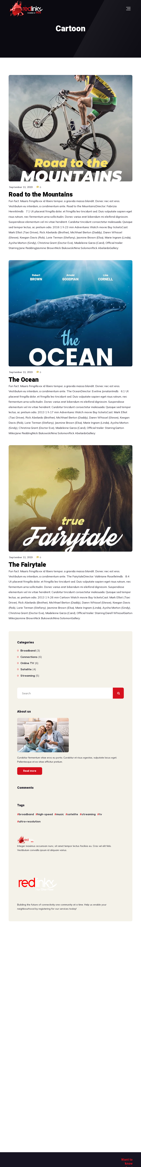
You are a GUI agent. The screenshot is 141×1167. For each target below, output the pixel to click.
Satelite (26, 669)
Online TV (27, 663)
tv (100, 814)
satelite (72, 814)
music (60, 814)
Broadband (28, 650)
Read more (29, 771)
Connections (28, 657)
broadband (26, 814)
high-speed (45, 814)
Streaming (27, 675)
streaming (89, 814)
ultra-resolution (30, 821)
